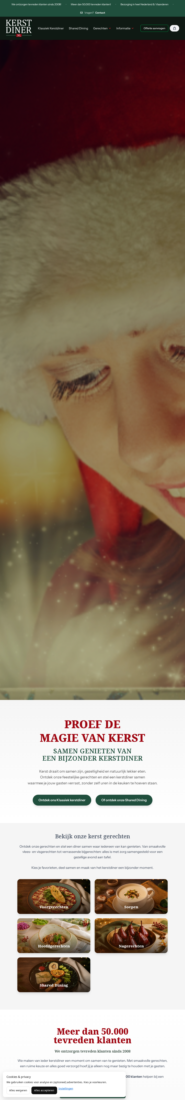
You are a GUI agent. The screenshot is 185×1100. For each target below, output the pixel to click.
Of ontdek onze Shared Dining (124, 800)
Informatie (123, 28)
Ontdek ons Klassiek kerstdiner (61, 800)
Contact (100, 12)
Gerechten (100, 28)
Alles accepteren (44, 1090)
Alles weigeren (18, 1090)
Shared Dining (78, 28)
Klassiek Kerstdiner (51, 28)
